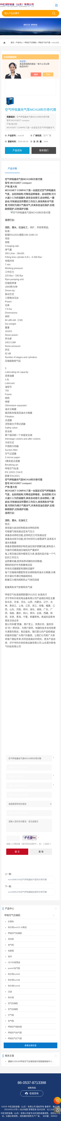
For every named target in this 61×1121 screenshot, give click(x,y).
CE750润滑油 (14, 962)
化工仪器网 (52, 1109)
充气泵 (11, 1021)
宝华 (10, 956)
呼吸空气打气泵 (15, 1038)
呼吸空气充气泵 (44, 43)
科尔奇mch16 (14, 986)
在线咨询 (33, 1093)
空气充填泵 (13, 1009)
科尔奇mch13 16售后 (17, 927)
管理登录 (32, 1109)
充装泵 (11, 951)
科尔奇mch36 (14, 980)
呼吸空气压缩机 (30, 43)
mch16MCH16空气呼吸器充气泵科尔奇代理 (27, 879)
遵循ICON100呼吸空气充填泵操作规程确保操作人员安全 (32, 1061)
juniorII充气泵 (14, 968)
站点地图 (24, 1109)
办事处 (11, 921)
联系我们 (43, 150)
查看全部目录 (30, 1045)
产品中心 (19, 43)
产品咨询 (17, 150)
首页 (12, 43)
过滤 (10, 991)
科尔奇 (11, 997)
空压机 (11, 939)
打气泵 (11, 1015)
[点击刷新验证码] (30, 837)
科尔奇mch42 (14, 974)
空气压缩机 (13, 1003)
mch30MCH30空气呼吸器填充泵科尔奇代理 (27, 892)
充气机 (11, 945)
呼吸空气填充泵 (15, 1027)
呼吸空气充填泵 (15, 933)
